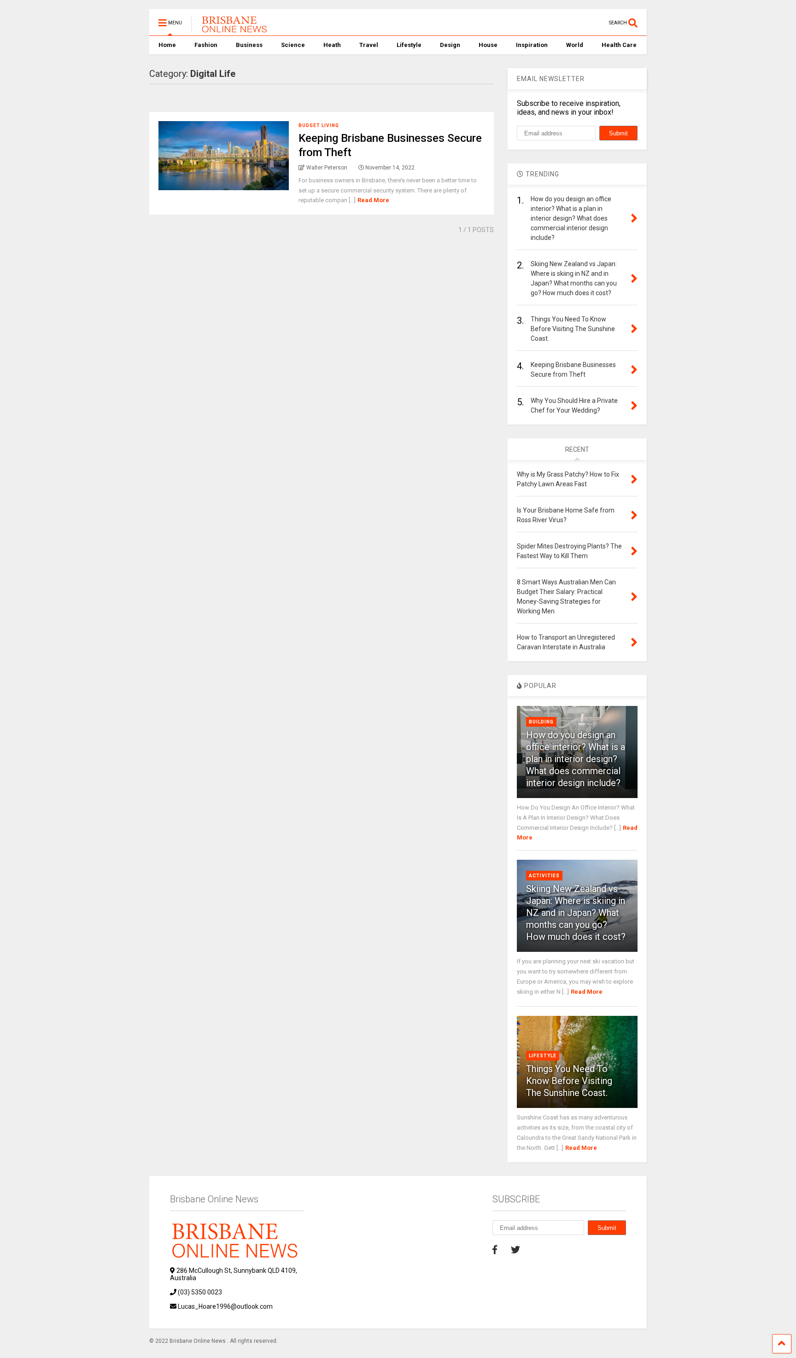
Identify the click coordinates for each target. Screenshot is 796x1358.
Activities (544, 875)
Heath (332, 44)
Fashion (205, 44)
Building (541, 721)
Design (450, 44)
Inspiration (532, 44)
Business (249, 44)
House (488, 44)
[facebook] (494, 1249)
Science (293, 44)
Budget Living (318, 125)
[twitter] (515, 1249)
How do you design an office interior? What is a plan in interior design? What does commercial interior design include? (575, 758)
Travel (368, 44)
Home (167, 44)
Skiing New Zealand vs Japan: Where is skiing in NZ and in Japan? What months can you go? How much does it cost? (576, 912)
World (574, 44)
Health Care (619, 44)
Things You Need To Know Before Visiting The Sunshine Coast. (569, 1080)
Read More (373, 200)
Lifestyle (409, 44)
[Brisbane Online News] (230, 28)
